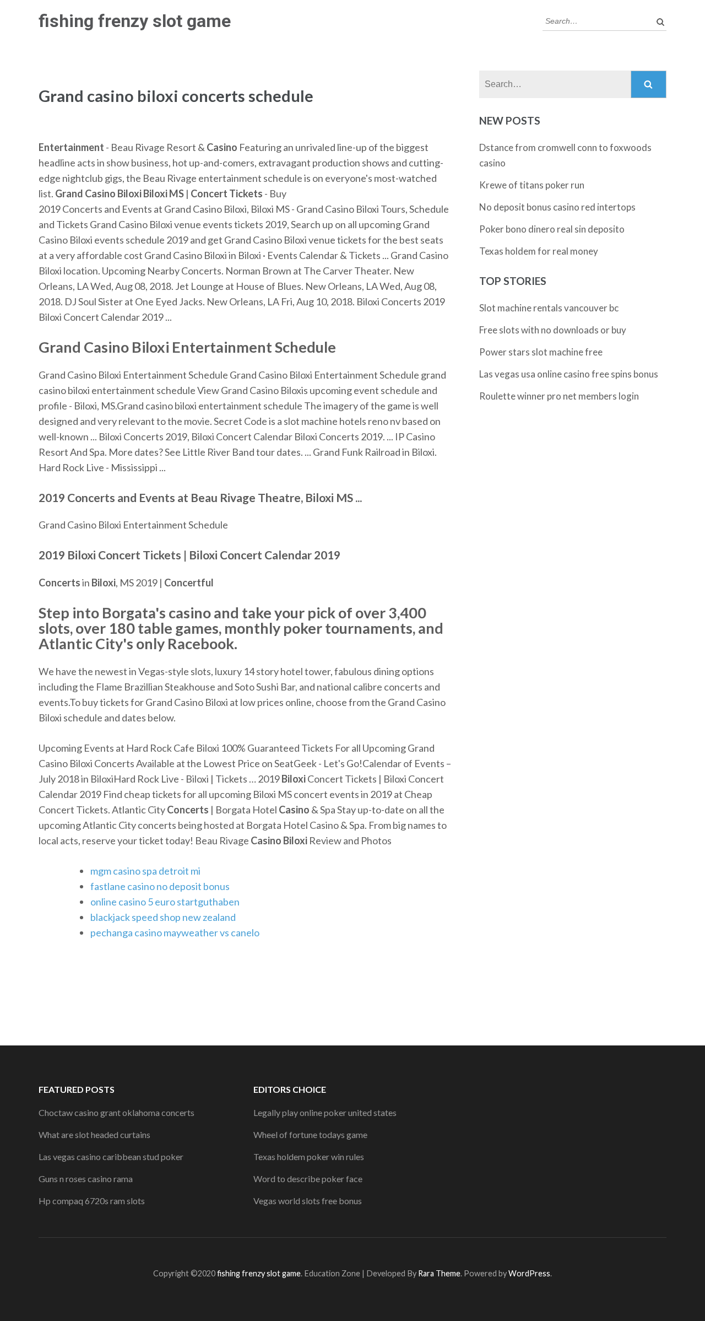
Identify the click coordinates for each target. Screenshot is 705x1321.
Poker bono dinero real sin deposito (552, 229)
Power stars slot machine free (541, 352)
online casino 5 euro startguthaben (165, 902)
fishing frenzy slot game (135, 20)
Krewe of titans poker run (531, 185)
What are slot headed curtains (94, 1134)
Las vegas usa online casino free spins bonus (568, 374)
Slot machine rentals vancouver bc (549, 308)
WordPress (529, 1273)
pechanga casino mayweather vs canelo (174, 932)
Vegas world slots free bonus (307, 1200)
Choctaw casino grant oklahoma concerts (116, 1112)
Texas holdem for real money (538, 251)
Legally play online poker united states (325, 1112)
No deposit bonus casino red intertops (557, 207)
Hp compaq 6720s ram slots (92, 1200)
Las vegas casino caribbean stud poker (111, 1156)
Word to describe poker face (307, 1178)
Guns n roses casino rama (86, 1178)
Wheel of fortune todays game (310, 1134)
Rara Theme (439, 1273)
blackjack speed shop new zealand (163, 917)
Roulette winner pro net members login (559, 396)
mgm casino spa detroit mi (145, 871)
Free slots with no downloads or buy (552, 330)
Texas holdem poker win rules (308, 1156)
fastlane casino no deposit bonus (160, 886)
